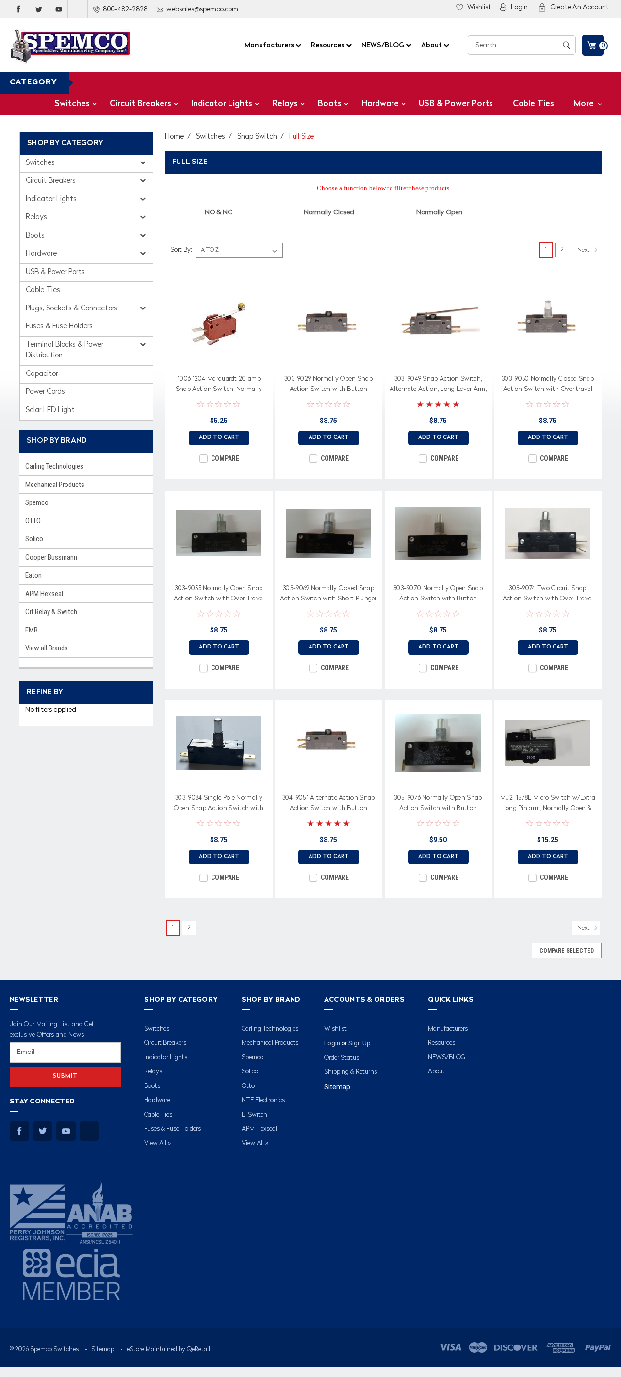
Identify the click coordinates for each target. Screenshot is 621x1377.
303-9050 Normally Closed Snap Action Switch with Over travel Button (548, 385)
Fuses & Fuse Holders (59, 326)
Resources (328, 45)
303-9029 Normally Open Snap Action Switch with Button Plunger (328, 385)
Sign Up (359, 1043)
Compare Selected (566, 950)
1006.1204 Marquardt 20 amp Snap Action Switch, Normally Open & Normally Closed (219, 385)
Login (519, 7)
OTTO (33, 521)
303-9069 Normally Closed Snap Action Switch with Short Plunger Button (328, 595)
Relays (285, 104)
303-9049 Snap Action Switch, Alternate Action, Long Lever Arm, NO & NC (438, 385)
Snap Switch (257, 137)
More (585, 104)
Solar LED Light (50, 410)
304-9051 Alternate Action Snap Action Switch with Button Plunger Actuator (328, 804)
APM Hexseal (44, 593)
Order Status (341, 1058)
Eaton (33, 575)
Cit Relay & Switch (51, 611)
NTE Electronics (263, 1100)
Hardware (380, 104)
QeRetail (198, 1349)
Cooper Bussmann (51, 557)
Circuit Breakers (140, 104)
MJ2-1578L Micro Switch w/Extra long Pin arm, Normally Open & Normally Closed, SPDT (547, 804)
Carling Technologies (54, 466)
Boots (330, 104)
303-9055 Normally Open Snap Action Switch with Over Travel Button (219, 595)
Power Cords (45, 392)
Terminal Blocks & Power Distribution (64, 350)
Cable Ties (533, 104)
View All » (157, 1143)
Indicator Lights (221, 104)
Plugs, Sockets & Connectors (72, 308)
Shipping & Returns (350, 1072)
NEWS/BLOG (383, 45)
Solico (34, 539)
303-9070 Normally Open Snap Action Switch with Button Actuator (438, 595)
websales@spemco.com (202, 9)
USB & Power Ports (456, 104)
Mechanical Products (54, 484)
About (432, 45)
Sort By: (181, 250)
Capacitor (42, 374)
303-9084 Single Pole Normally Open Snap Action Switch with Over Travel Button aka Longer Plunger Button (218, 804)
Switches (72, 104)
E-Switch (254, 1115)
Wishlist (479, 7)
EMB (31, 630)
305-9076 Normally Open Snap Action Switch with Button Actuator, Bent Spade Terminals (438, 804)
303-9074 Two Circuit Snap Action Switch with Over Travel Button (548, 595)
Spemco (37, 502)
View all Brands (46, 648)
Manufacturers (270, 45)
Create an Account (579, 7)
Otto (248, 1086)
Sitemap (337, 1087)
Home (174, 137)
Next (584, 250)
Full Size (301, 137)
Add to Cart (219, 437)
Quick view (219, 360)
